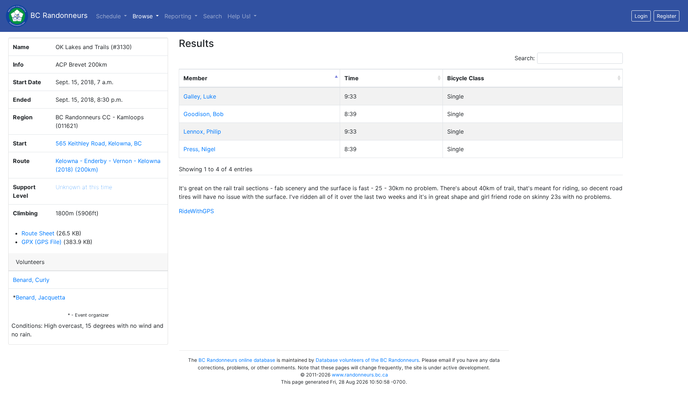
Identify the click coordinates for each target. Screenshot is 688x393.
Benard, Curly (31, 279)
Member (195, 78)
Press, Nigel (199, 149)
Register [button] (666, 16)
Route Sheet (38, 233)
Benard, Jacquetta (40, 297)
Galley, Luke (199, 96)
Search (212, 16)
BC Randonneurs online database (237, 360)
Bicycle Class (465, 78)
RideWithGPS (196, 211)
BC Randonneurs (57, 15)
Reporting (178, 16)
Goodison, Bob (203, 114)
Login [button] (641, 16)
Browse (147, 16)
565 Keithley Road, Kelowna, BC (99, 143)
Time (351, 78)
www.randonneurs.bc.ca (360, 375)
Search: (525, 58)
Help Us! (240, 16)
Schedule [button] (109, 16)
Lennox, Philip (202, 131)
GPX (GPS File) (42, 241)
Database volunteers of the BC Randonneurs (367, 360)
